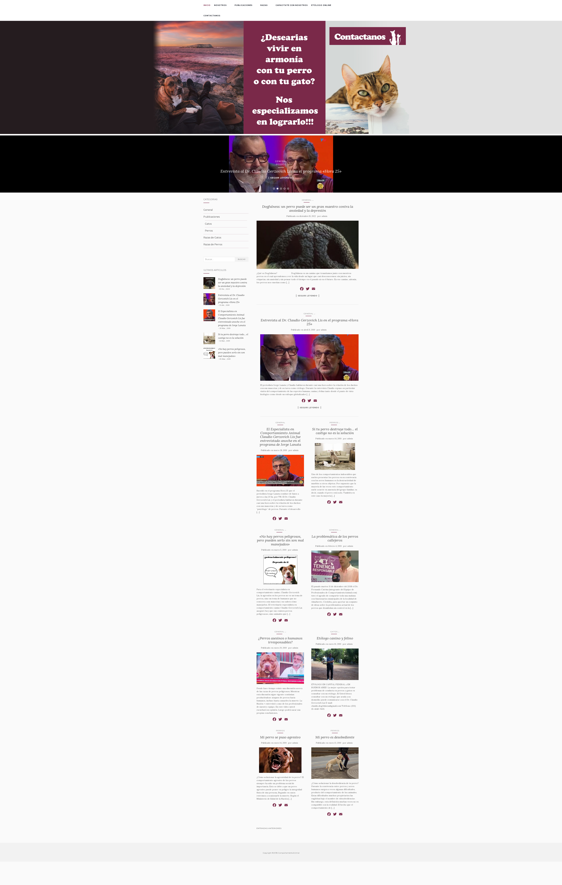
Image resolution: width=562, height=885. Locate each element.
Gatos (333, 632)
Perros (281, 164)
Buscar (241, 259)
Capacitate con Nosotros (292, 5)
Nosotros (220, 5)
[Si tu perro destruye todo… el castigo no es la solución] (335, 456)
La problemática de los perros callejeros (335, 538)
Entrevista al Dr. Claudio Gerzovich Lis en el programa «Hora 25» (309, 322)
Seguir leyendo (281, 178)
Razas (264, 5)
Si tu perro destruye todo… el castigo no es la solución (335, 431)
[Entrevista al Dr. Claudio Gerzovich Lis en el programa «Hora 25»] (309, 357)
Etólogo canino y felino (335, 638)
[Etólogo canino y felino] (335, 664)
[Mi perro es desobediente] (335, 763)
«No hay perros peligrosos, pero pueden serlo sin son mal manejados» (280, 540)
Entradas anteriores (269, 828)
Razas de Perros (212, 244)
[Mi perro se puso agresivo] (280, 760)
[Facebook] (302, 289)
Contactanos (211, 15)
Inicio (206, 5)
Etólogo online (321, 5)
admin (324, 216)
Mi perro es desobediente (334, 737)
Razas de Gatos (212, 237)
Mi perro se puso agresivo (280, 737)
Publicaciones (243, 5)
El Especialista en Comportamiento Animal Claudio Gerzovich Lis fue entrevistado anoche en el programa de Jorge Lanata (280, 437)
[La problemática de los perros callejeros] (335, 566)
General (281, 161)
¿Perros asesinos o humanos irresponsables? (280, 640)
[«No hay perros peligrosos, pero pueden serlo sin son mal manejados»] (280, 569)
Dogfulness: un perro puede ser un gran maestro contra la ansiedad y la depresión (307, 208)
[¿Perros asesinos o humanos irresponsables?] (280, 668)
